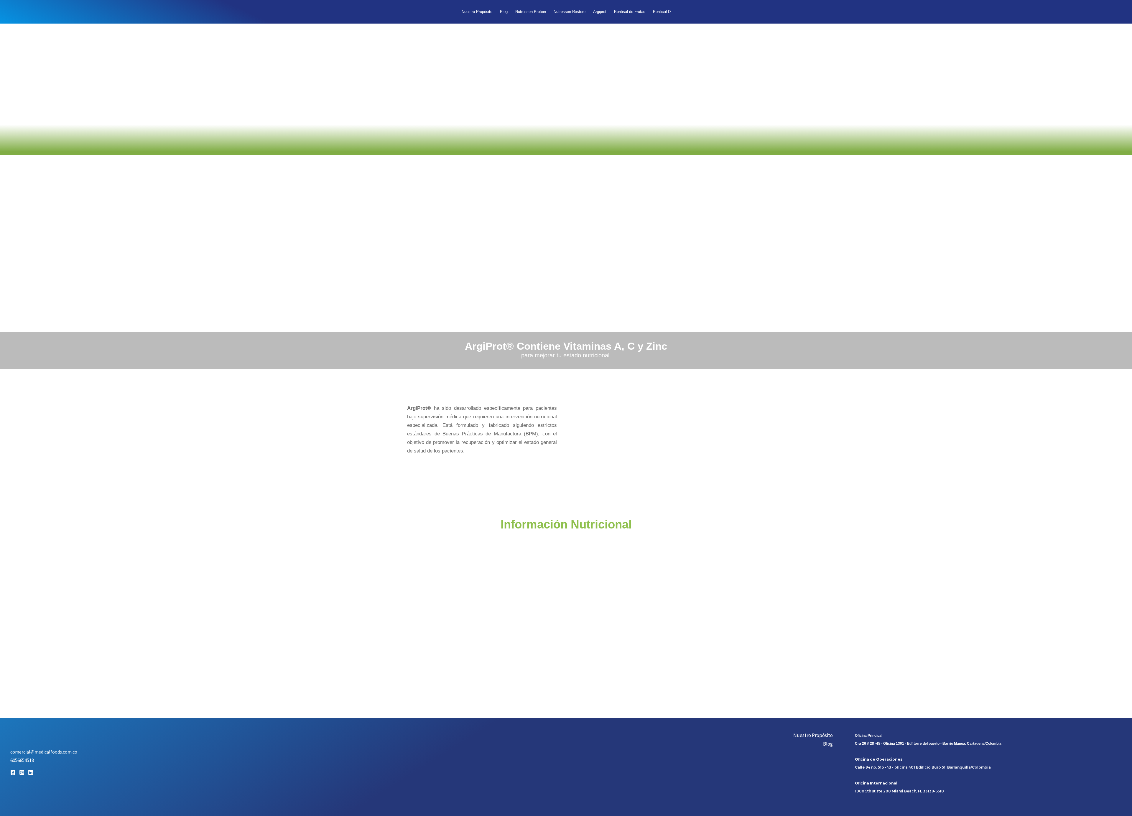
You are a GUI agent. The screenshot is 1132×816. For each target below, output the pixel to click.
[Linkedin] (30, 772)
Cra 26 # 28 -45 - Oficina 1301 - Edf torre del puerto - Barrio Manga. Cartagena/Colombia (928, 743)
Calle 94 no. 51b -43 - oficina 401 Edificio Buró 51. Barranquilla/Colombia (923, 767)
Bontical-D (662, 11)
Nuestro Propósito (477, 11)
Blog (504, 11)
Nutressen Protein (530, 11)
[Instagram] (21, 772)
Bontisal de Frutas (629, 11)
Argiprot (599, 11)
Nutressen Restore (569, 11)
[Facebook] (13, 772)
